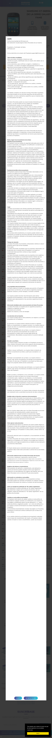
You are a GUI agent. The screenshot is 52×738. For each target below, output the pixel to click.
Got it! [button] (37, 733)
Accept (18, 698)
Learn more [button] (30, 730)
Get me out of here (31, 698)
